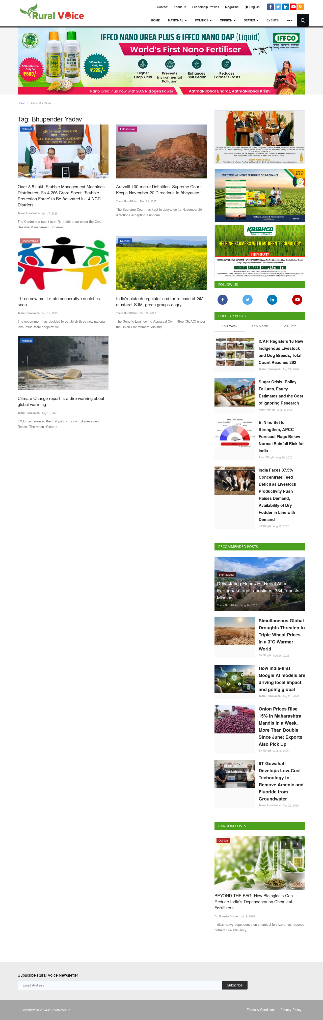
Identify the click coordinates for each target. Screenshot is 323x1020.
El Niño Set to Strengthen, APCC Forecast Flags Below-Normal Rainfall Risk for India (281, 434)
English (254, 7)
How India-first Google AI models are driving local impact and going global (282, 677)
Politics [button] (202, 20)
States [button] (250, 20)
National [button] (176, 20)
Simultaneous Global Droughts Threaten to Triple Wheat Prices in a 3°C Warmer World (282, 632)
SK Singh (265, 524)
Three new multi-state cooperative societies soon (59, 301)
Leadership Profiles (205, 7)
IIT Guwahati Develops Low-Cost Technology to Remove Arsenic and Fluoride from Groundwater (281, 779)
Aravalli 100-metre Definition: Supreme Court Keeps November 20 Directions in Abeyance (158, 189)
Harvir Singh (267, 407)
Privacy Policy (291, 1007)
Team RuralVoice (29, 213)
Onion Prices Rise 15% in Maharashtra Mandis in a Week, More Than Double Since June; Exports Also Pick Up (280, 724)
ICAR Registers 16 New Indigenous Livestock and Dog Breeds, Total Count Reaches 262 (281, 349)
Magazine (232, 7)
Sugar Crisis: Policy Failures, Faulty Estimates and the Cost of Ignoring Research (281, 390)
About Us (180, 7)
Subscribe (235, 982)
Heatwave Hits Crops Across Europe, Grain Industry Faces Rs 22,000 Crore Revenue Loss (258, 896)
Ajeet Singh (266, 455)
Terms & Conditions (261, 1007)
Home (155, 20)
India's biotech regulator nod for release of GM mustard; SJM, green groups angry (159, 301)
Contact (162, 7)
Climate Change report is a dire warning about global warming (61, 401)
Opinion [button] (226, 20)
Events (272, 20)
